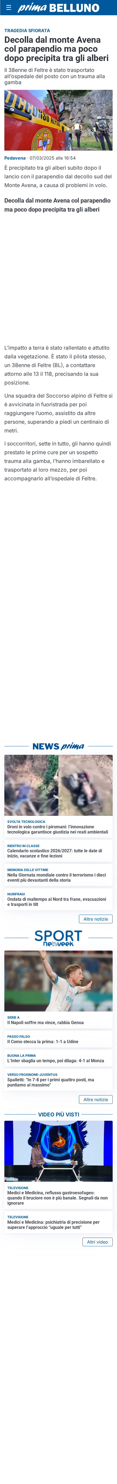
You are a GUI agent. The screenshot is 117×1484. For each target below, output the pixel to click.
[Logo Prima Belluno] (58, 7)
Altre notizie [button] (96, 919)
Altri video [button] (97, 1242)
